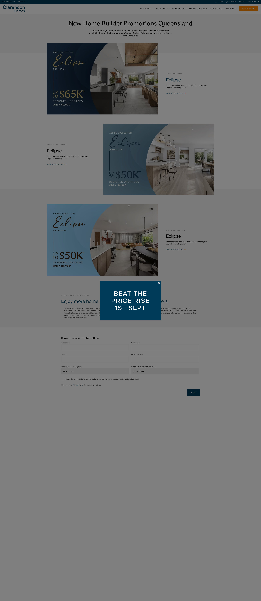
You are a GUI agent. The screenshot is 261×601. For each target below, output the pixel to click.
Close (130, 300)
